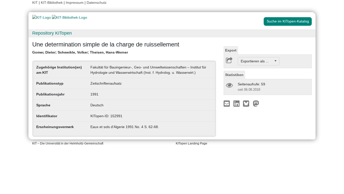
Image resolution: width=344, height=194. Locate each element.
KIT (35, 3)
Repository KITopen (52, 33)
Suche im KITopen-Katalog (288, 21)
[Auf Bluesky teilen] (247, 103)
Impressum (75, 3)
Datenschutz (97, 3)
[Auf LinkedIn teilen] (237, 103)
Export (230, 50)
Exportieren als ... (257, 61)
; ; (80, 52)
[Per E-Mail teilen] (227, 103)
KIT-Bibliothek (52, 3)
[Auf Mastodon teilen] (256, 103)
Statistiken (234, 75)
